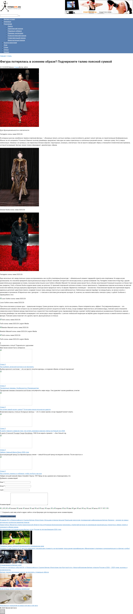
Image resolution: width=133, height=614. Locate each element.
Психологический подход (17, 36)
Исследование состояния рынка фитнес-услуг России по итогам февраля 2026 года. (30, 529)
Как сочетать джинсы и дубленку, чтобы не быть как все (21, 474)
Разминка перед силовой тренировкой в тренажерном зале (22, 546)
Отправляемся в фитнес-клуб (11, 565)
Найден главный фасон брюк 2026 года (14, 452)
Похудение (8, 24)
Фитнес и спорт (9, 19)
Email (2, 486)
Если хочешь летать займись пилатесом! (15, 589)
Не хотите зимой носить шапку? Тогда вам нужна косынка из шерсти (25, 409)
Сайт (1, 490)
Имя (2, 482)
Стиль (6, 47)
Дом (5, 45)
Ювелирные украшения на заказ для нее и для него (19, 605)
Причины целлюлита (15, 33)
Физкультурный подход (16, 40)
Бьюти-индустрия (10, 43)
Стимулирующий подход (17, 38)
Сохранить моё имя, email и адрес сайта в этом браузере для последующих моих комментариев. (37, 512)
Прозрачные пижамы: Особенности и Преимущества (19, 388)
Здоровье (7, 22)
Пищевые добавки (15, 31)
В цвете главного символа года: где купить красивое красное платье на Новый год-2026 (32, 431)
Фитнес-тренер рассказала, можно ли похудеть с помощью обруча (24, 572)
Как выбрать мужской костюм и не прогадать (17, 367)
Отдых (6, 50)
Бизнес (6, 52)
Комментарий (5, 504)
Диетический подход (15, 29)
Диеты (10, 26)
